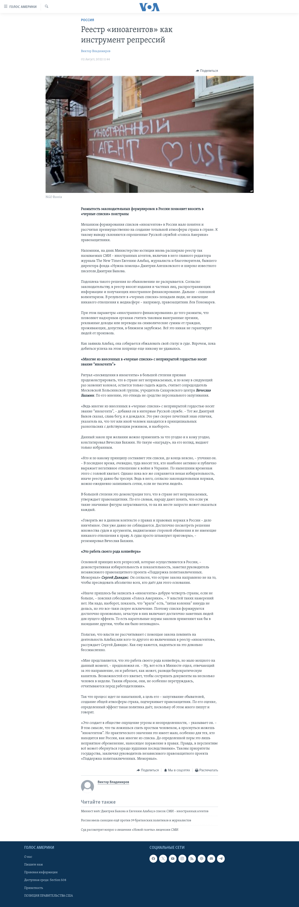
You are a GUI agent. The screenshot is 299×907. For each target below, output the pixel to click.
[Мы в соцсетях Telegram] (221, 858)
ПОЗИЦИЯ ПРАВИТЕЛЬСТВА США (48, 895)
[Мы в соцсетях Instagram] (182, 858)
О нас (28, 857)
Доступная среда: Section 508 (45, 880)
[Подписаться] (211, 858)
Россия (87, 20)
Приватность (33, 888)
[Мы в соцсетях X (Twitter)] (163, 858)
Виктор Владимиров (95, 51)
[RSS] (192, 858)
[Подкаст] (201, 858)
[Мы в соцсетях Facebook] (153, 858)
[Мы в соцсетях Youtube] (173, 858)
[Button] (207, 70)
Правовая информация (41, 872)
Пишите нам (33, 864)
